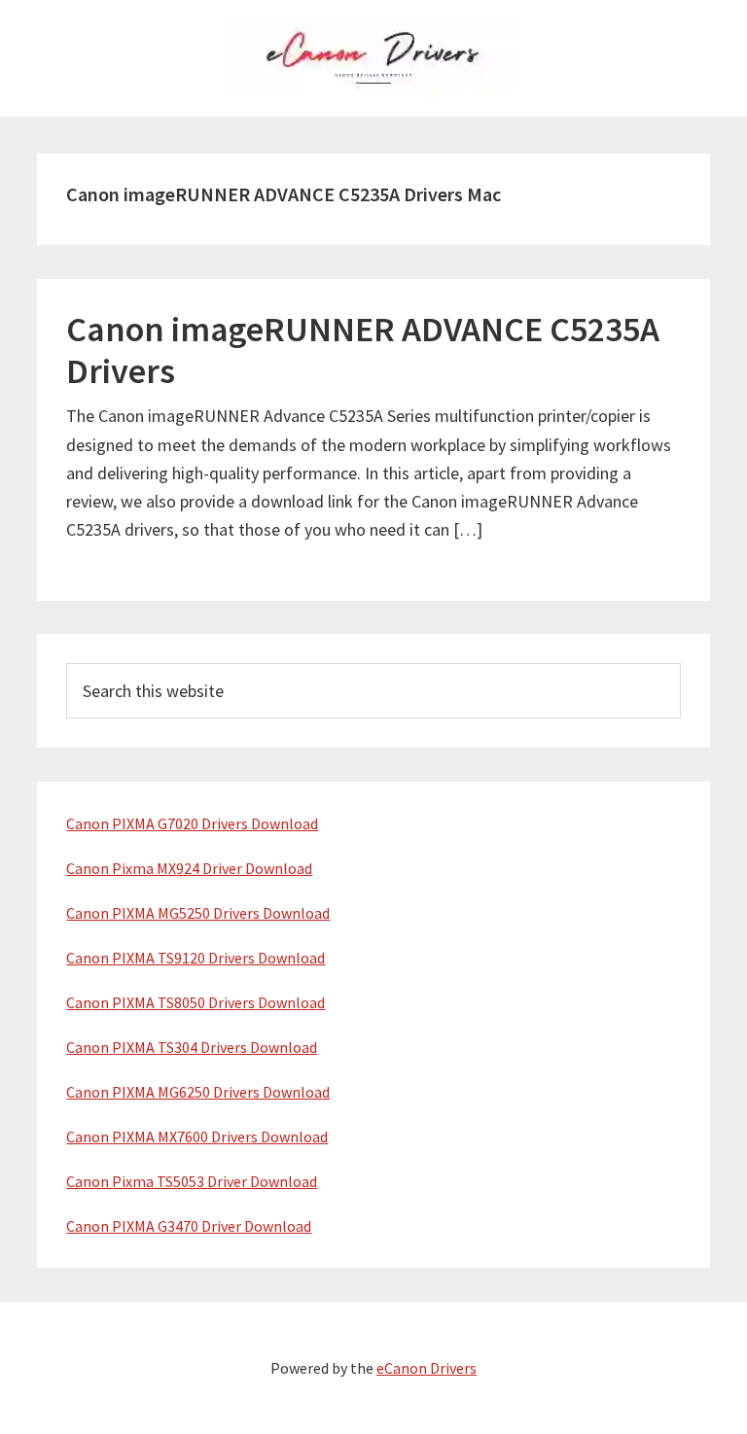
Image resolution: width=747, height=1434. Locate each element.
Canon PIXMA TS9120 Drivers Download (195, 957)
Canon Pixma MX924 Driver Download (189, 868)
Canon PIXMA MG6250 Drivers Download (198, 1092)
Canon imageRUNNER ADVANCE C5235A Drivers (362, 350)
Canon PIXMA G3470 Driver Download (188, 1226)
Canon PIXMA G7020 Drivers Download (192, 823)
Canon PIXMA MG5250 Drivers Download (198, 913)
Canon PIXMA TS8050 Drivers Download (195, 1002)
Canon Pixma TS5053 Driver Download (191, 1181)
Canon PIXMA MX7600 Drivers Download (197, 1136)
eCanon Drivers (426, 1368)
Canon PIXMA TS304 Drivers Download (191, 1047)
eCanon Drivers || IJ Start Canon (373, 58)
